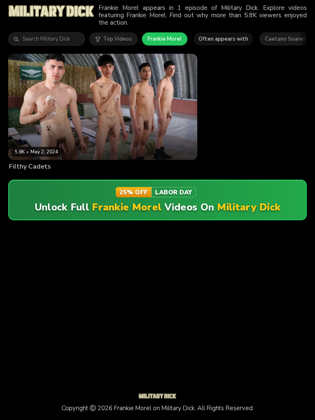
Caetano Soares (285, 39)
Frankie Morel (165, 39)
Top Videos (117, 39)
